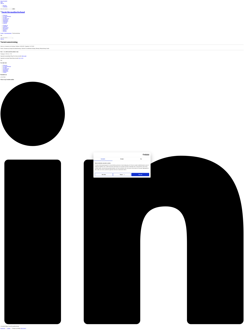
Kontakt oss (5, 25)
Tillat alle (140, 174)
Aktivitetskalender (8, 33)
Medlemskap (5, 20)
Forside (2, 33)
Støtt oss (2, 3)
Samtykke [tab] (103, 158)
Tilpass (121, 174)
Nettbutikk (5, 6)
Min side (5, 5)
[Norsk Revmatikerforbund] (13, 12)
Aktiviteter (5, 26)
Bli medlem (5, 28)
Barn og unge (6, 27)
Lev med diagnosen (7, 16)
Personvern (3, 328)
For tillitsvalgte (6, 18)
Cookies (8, 328)
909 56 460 (24, 56)
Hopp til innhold (4, 1)
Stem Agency (23, 328)
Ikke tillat (104, 174)
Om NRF (5, 17)
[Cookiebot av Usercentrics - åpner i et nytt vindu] (143, 155)
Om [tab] (141, 158)
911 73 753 (21, 58)
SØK (14, 8)
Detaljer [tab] (122, 158)
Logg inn (5, 23)
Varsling (4, 72)
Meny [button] (2, 2)
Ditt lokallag (5, 19)
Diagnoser (5, 15)
